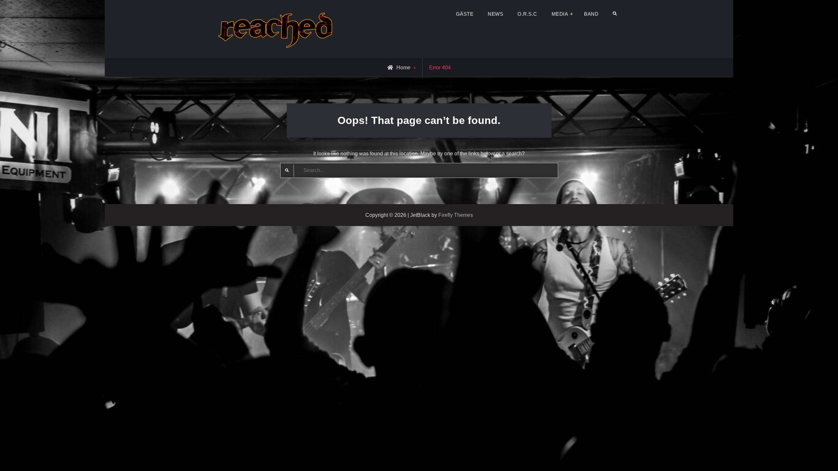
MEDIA (560, 14)
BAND (591, 14)
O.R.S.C (527, 14)
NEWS (495, 14)
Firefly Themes (455, 215)
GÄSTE (465, 14)
